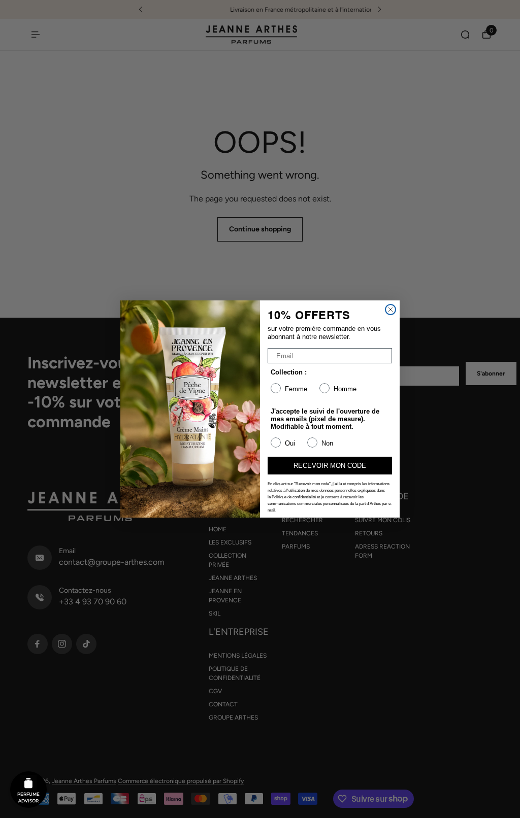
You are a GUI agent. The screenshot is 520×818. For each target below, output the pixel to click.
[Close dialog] (390, 309)
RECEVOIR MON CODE (330, 465)
